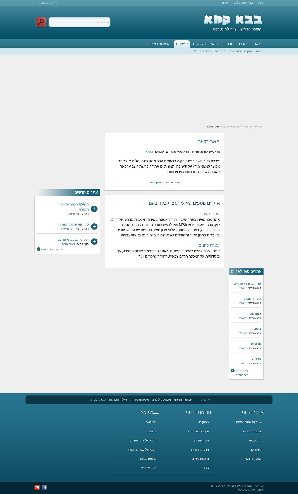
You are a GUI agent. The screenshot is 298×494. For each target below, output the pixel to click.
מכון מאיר (211, 213)
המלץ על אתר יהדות (143, 440)
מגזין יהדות (201, 440)
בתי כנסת (234, 51)
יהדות (243, 44)
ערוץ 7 (256, 359)
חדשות (228, 44)
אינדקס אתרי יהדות (248, 422)
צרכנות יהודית (252, 431)
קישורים (182, 44)
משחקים (199, 44)
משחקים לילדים (161, 399)
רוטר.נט (255, 314)
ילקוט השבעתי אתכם (73, 239)
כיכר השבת (252, 298)
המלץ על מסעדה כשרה (142, 449)
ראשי (256, 44)
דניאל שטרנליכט (247, 489)
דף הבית (206, 399)
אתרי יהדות (191, 399)
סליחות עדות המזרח (73, 224)
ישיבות (226, 126)
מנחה (71, 214)
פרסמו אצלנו (148, 458)
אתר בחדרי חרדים (247, 283)
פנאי (214, 44)
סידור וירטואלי (202, 51)
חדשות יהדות (198, 411)
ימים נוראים (68, 229)
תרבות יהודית (200, 449)
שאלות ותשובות (118, 399)
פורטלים (242, 333)
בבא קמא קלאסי (243, 2)
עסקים (248, 51)
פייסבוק (152, 431)
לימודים (220, 51)
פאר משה (208, 141)
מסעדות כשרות (159, 44)
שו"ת (206, 468)
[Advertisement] (149, 89)
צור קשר (151, 422)
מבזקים (204, 422)
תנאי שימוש (149, 468)
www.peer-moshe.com (164, 182)
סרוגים (256, 344)
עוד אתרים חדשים (52, 249)
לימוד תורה (68, 244)
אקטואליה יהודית (198, 431)
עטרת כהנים (209, 245)
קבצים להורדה (97, 399)
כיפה (257, 329)
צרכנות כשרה (200, 458)
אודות (225, 2)
